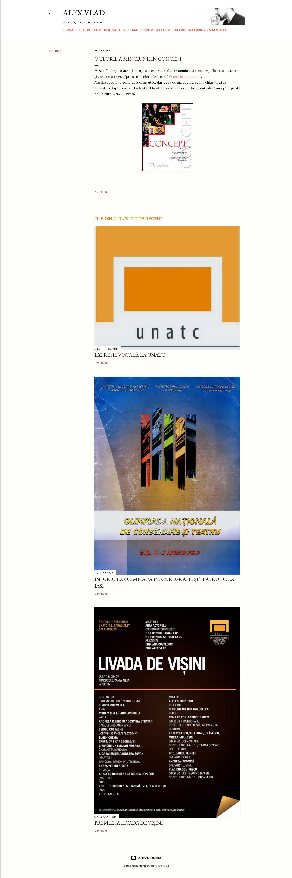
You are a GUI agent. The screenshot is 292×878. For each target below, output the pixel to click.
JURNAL (69, 30)
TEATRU (84, 30)
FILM (98, 30)
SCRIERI (147, 30)
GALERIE (179, 30)
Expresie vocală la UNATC (129, 355)
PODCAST (112, 30)
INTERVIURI (197, 30)
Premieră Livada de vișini (128, 822)
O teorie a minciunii (185, 76)
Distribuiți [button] (54, 51)
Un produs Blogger (149, 857)
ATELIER (163, 30)
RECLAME (131, 30)
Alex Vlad (84, 13)
